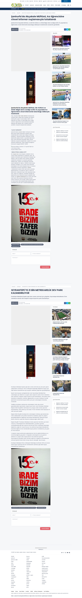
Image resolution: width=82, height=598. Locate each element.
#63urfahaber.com (15, 246)
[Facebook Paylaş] (65, 29)
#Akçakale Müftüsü (15, 244)
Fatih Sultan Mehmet (23, 115)
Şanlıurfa (32, 5)
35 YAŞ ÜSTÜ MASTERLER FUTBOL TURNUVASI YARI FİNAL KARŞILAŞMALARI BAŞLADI (41, 9)
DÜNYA (52, 5)
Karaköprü (19, 286)
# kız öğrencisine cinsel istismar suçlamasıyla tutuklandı (32, 244)
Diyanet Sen (16, 154)
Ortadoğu (63, 5)
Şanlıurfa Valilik (38, 5)
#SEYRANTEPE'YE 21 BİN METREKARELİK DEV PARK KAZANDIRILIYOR (23, 507)
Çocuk (20, 132)
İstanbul (29, 167)
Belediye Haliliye (20, 548)
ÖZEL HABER (57, 5)
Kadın (44, 5)
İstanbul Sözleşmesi (21, 176)
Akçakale (18, 12)
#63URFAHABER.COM (41, 507)
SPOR (48, 5)
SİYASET (27, 5)
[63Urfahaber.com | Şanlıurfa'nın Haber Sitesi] (16, 5)
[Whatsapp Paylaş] (69, 29)
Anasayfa (13, 12)
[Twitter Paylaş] (67, 29)
